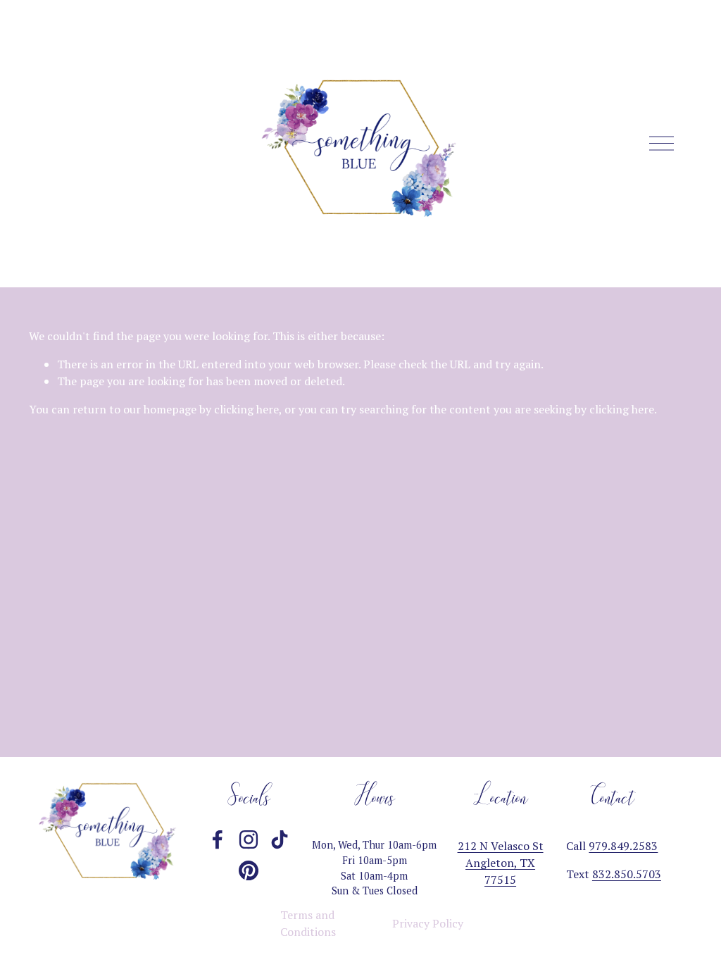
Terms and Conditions (308, 923)
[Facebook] (217, 839)
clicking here (246, 409)
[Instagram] (248, 839)
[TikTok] (279, 839)
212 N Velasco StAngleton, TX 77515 (501, 862)
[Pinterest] (248, 870)
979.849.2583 (623, 846)
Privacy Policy (427, 923)
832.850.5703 (626, 874)
